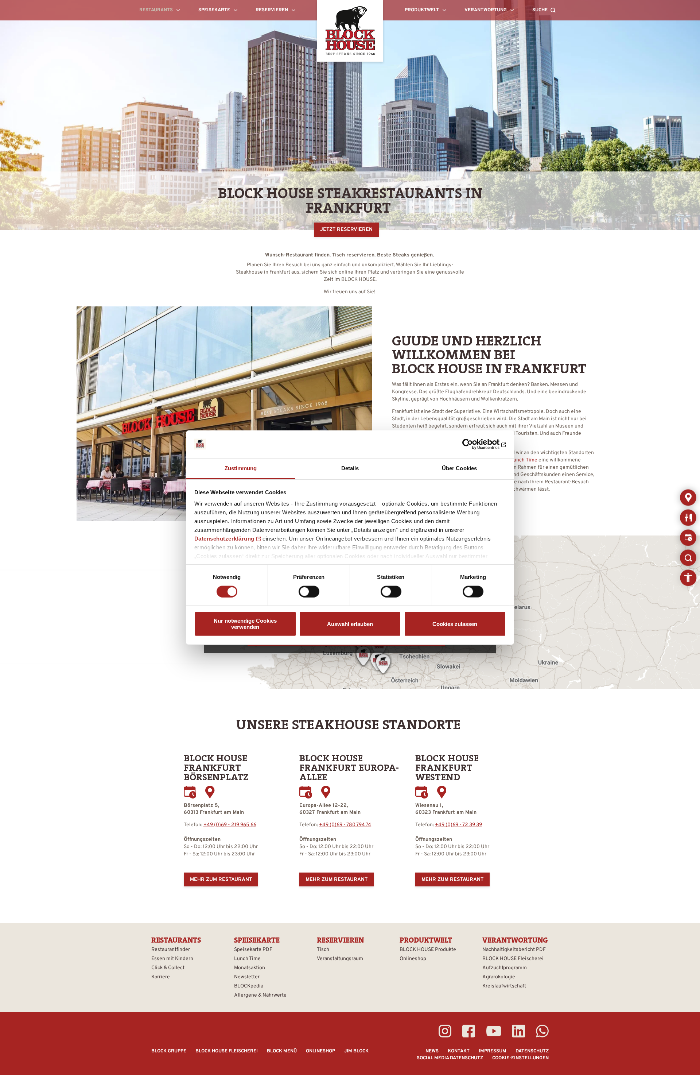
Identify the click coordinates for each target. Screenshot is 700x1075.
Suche (688, 557)
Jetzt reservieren (346, 230)
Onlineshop (320, 1051)
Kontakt (459, 1051)
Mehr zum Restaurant (221, 880)
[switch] (309, 591)
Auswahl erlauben (350, 623)
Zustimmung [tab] (241, 468)
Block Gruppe (168, 1051)
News (432, 1051)
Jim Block (356, 1051)
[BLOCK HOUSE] (350, 31)
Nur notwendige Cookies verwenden (245, 624)
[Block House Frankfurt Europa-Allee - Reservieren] (305, 792)
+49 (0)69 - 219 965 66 (229, 825)
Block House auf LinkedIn (518, 1031)
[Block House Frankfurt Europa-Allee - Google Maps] (325, 792)
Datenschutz (532, 1051)
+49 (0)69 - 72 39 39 (458, 825)
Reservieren (688, 537)
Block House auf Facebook (468, 1031)
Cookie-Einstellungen (520, 1058)
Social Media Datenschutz (450, 1058)
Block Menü (282, 1051)
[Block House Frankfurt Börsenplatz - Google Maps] (210, 792)
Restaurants (688, 497)
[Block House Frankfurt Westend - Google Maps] (441, 792)
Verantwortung (515, 940)
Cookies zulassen (454, 623)
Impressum (492, 1051)
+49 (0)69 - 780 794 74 (345, 825)
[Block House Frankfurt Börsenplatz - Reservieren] (190, 792)
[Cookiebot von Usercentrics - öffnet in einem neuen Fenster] (474, 444)
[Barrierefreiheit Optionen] (688, 577)
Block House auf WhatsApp (542, 1031)
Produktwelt (426, 940)
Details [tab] (350, 468)
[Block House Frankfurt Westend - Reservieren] (421, 792)
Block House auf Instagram (445, 1031)
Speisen (688, 517)
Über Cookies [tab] (459, 468)
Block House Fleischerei (226, 1051)
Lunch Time (523, 460)
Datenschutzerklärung (224, 538)
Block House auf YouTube (493, 1031)
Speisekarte (257, 940)
